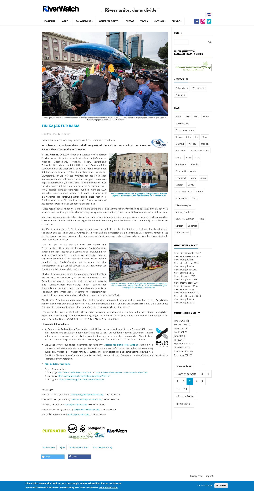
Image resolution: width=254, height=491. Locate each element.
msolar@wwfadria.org (78, 414)
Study (203, 178)
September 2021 (182, 343)
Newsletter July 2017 (184, 259)
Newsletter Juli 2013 (184, 299)
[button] (53, 456)
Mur (196, 116)
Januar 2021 (180, 320)
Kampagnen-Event (185, 212)
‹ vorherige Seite (186, 374)
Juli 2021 (178, 339)
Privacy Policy (196, 476)
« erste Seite (184, 366)
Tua (197, 157)
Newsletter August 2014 (186, 286)
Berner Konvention (185, 218)
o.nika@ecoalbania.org (76, 404)
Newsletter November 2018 (187, 253)
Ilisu (188, 116)
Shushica (192, 225)
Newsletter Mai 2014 (184, 289)
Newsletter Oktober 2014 (186, 282)
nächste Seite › (185, 396)
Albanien (194, 164)
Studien (179, 184)
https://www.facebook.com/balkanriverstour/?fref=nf (84, 376)
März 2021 (179, 328)
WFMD (191, 184)
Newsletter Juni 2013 (184, 302)
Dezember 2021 (181, 355)
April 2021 (179, 332)
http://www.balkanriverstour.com (74, 372)
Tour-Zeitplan (51, 363)
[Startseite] (61, 8)
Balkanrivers (83, 21)
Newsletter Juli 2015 (184, 272)
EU (196, 137)
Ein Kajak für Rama (61, 125)
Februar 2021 (180, 324)
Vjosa (62, 447)
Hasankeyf (181, 178)
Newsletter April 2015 (184, 276)
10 (177, 389)
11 (185, 389)
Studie (199, 191)
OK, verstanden (205, 485)
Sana (188, 157)
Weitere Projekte (108, 21)
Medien (205, 143)
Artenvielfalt (182, 198)
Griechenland (182, 232)
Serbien (179, 225)
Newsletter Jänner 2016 (185, 269)
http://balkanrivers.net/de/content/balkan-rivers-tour (122, 372)
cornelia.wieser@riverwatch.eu (86, 399)
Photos (130, 21)
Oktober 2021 (180, 347)
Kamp (178, 157)
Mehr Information (108, 487)
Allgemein (181, 94)
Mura (193, 178)
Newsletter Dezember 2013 (187, 296)
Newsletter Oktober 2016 (186, 263)
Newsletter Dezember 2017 (187, 256)
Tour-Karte (65, 363)
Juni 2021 (178, 335)
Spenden (176, 21)
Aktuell (65, 21)
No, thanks (221, 485)
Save (205, 137)
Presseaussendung (102, 447)
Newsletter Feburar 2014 (186, 292)
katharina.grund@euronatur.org (87, 394)
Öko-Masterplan (184, 205)
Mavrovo (180, 143)
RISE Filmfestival (184, 191)
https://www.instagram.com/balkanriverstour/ (81, 379)
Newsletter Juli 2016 (184, 266)
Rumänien (181, 164)
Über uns (159, 21)
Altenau (192, 143)
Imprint (209, 476)
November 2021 (182, 351)
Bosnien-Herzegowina (186, 171)
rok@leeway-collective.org (86, 409)
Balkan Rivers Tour (79, 447)
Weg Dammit (199, 88)
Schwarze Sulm (183, 137)
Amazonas (181, 150)
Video (206, 116)
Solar (194, 198)
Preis (201, 218)
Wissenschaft (182, 123)
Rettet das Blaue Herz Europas (121, 344)
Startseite (49, 21)
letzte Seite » (184, 403)
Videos (144, 21)
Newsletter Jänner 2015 (185, 279)
